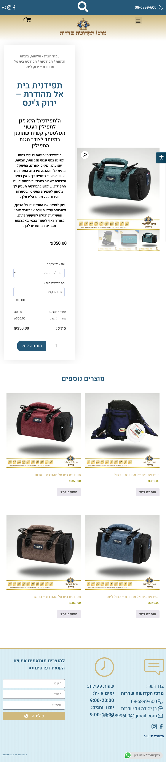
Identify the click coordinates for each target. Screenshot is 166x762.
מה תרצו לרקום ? (54, 283)
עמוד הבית (51, 56)
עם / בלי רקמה (56, 264)
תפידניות (46, 61)
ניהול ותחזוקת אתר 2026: (14, 755)
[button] (138, 20)
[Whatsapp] (4, 7)
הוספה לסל (32, 346)
